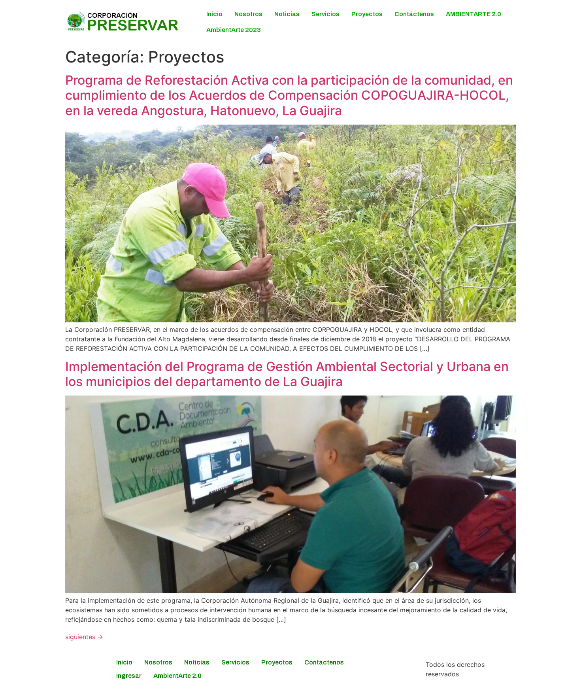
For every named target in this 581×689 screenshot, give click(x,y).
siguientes (84, 637)
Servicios (325, 14)
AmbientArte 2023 (233, 29)
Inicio (214, 14)
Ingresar (128, 675)
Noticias (287, 14)
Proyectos (367, 14)
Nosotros (248, 14)
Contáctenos (414, 14)
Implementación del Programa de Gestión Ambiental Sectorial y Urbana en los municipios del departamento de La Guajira (287, 374)
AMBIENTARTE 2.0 (473, 14)
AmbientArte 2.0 (177, 675)
